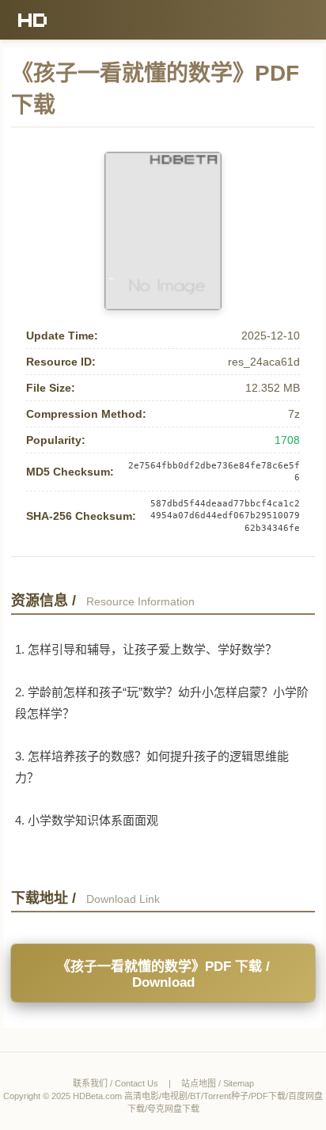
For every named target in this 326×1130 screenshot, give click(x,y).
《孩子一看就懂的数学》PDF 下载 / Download (163, 974)
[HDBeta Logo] (33, 20)
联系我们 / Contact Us (115, 1083)
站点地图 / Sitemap (217, 1083)
